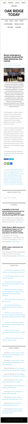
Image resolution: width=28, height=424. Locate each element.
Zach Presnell (19, 184)
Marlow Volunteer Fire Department (12, 181)
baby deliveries (18, 176)
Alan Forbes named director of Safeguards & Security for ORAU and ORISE (12, 307)
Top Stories (19, 171)
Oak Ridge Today (14, 13)
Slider (15, 171)
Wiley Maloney (12, 184)
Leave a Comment (17, 65)
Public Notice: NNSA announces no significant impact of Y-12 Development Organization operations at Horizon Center (13, 230)
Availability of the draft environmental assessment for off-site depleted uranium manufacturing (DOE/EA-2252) (13, 212)
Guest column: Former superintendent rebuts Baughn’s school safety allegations (13, 354)
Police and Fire (9, 171)
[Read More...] (19, 222)
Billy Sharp (6, 178)
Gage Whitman (12, 179)
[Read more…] (7, 155)
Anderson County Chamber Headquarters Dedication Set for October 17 (13, 332)
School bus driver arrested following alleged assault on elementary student (12, 411)
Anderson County (14, 169)
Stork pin (6, 184)
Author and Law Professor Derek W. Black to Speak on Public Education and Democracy (13, 324)
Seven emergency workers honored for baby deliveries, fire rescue (13, 58)
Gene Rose (19, 179)
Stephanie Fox (20, 182)
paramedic (13, 182)
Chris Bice (12, 178)
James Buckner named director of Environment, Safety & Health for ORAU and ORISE (13, 284)
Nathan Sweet (7, 182)
